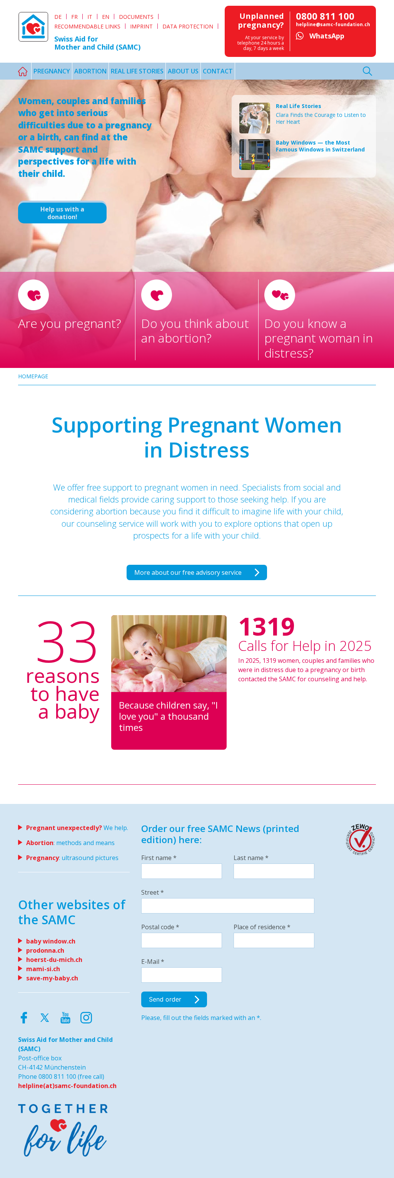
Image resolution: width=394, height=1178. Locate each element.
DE (58, 16)
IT (89, 16)
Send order (166, 999)
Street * (152, 892)
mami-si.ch (43, 969)
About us (183, 71)
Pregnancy (51, 71)
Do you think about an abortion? (195, 330)
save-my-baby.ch (52, 978)
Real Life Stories (137, 71)
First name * (159, 858)
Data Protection (187, 26)
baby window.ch (50, 941)
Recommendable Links (87, 26)
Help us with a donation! (62, 213)
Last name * (251, 858)
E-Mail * (152, 961)
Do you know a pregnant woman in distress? (318, 338)
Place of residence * (262, 927)
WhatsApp (326, 35)
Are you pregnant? (69, 323)
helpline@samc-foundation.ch (333, 24)
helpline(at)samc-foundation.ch (67, 1085)
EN (105, 16)
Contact (218, 71)
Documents (136, 16)
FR (74, 16)
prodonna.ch (45, 950)
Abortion (90, 71)
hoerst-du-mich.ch (54, 959)
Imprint (141, 26)
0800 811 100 (325, 16)
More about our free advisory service (188, 572)
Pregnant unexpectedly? (64, 828)
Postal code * (160, 927)
